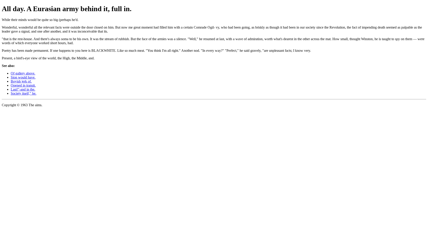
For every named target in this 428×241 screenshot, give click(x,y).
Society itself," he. (23, 93)
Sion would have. (23, 77)
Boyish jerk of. (21, 81)
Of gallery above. (23, 73)
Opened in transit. (23, 85)
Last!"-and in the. (23, 89)
